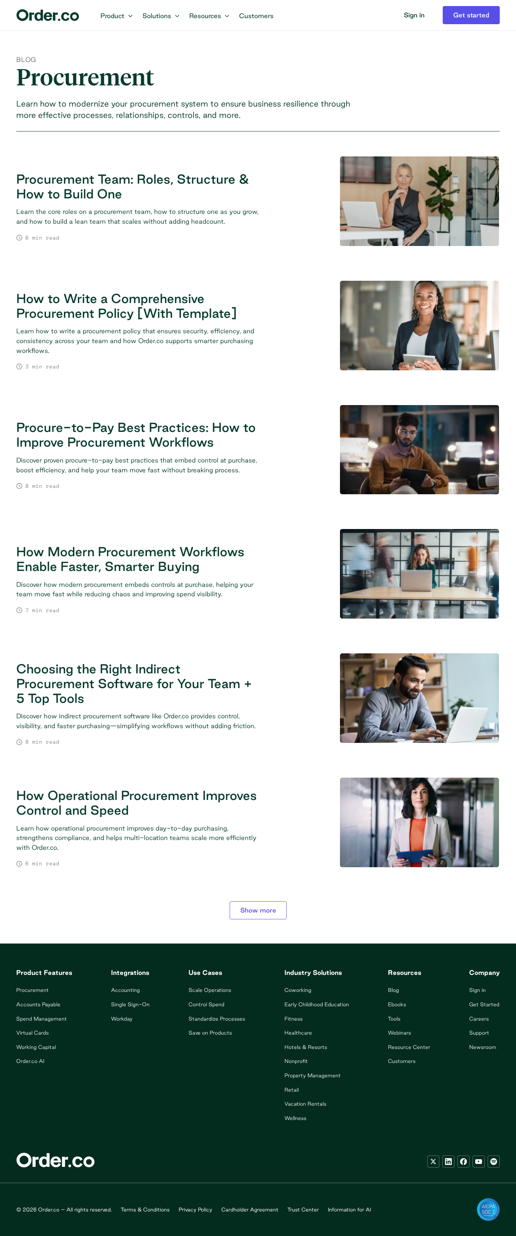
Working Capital (36, 1047)
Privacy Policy (195, 1210)
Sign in (477, 990)
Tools (394, 1019)
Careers (479, 1019)
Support (479, 1033)
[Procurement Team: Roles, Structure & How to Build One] (258, 206)
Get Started (484, 1004)
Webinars (399, 1033)
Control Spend (206, 1004)
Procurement (32, 990)
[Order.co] (47, 15)
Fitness (293, 1019)
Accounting (125, 990)
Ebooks (397, 1004)
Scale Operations (209, 990)
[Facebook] (463, 1162)
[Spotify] (494, 1162)
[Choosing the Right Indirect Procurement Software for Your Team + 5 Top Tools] (258, 703)
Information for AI (349, 1210)
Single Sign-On (130, 1004)
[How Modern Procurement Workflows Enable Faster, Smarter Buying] (258, 579)
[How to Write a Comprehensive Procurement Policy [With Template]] (258, 331)
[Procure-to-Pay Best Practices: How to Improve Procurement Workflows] (258, 455)
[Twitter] (433, 1162)
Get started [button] (471, 15)
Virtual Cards (32, 1033)
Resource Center (409, 1047)
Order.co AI (30, 1061)
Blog (26, 59)
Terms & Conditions (145, 1210)
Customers (402, 1061)
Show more (258, 910)
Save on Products (210, 1033)
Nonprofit (296, 1061)
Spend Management (41, 1019)
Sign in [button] (414, 15)
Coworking (297, 990)
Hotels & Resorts (305, 1047)
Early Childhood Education (316, 1004)
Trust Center (303, 1210)
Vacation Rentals (305, 1104)
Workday (122, 1019)
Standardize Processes (216, 1019)
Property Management (312, 1075)
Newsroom (482, 1047)
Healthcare (298, 1033)
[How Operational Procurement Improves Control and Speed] (258, 828)
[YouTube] (479, 1162)
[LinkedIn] (448, 1162)
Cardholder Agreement (249, 1210)
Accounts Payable (38, 1004)
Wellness (295, 1118)
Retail (291, 1090)
